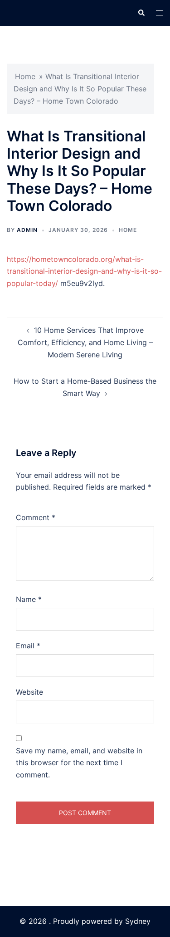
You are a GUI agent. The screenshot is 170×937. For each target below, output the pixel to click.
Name (29, 599)
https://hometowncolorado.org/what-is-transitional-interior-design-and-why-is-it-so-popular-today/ (84, 271)
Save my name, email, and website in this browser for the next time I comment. (79, 763)
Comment (35, 517)
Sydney (138, 921)
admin (27, 229)
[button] (141, 12)
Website (29, 691)
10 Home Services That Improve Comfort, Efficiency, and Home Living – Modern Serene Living (85, 342)
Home (25, 76)
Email (28, 645)
